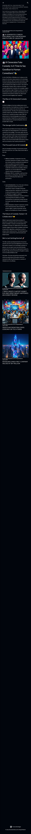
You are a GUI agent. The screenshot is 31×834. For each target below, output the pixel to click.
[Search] (28, 2)
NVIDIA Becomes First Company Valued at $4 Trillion (15, 362)
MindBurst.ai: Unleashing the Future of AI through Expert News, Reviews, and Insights (15, 7)
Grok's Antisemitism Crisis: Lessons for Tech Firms (13, 328)
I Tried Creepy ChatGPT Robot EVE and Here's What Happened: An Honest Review (15, 293)
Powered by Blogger (16, 826)
